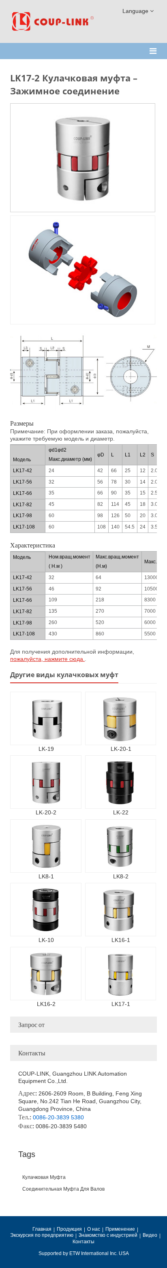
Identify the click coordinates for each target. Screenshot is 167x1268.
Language (136, 11)
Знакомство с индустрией (108, 1235)
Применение (120, 1229)
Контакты (31, 1053)
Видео (150, 1235)
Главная (41, 1229)
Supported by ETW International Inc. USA (84, 1253)
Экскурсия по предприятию (41, 1235)
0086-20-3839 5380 (58, 1117)
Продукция (69, 1229)
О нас (93, 1229)
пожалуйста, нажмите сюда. (47, 659)
